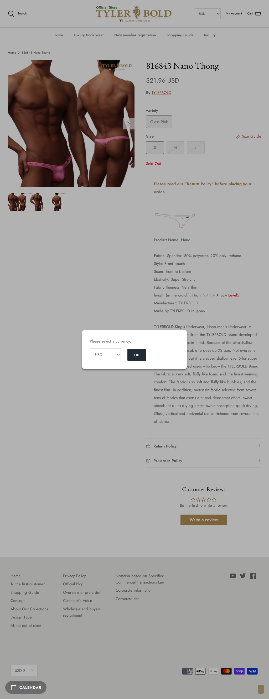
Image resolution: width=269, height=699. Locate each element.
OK (136, 355)
